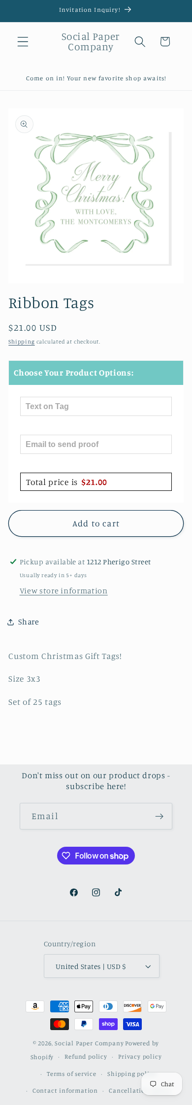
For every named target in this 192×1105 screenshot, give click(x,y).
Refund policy (85, 1056)
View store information (64, 590)
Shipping (21, 341)
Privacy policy (139, 1056)
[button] (22, 41)
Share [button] (28, 621)
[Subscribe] (159, 816)
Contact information (65, 1090)
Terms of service (71, 1073)
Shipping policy (131, 1073)
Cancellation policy (139, 1090)
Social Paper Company (89, 1043)
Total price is (66, 482)
